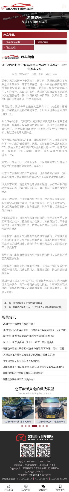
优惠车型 (26, 489)
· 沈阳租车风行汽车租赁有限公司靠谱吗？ (23, 373)
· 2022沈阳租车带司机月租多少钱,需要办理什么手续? (28, 354)
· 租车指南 (42, 42)
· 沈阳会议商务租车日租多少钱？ (18, 379)
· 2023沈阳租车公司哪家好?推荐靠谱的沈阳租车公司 (28, 336)
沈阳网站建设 (35, 475)
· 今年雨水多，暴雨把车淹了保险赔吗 (20, 361)
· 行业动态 (10, 47)
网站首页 (8, 489)
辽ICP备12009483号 (34, 471)
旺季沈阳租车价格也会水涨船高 (28, 303)
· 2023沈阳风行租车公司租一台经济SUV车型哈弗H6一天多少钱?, (34, 330)
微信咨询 (43, 489)
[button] (22, 426)
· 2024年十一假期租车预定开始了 (18, 323)
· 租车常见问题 (12, 42)
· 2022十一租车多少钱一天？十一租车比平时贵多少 (27, 342)
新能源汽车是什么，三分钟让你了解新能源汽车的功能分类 (40, 307)
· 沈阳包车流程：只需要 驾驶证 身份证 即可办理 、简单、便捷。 (34, 348)
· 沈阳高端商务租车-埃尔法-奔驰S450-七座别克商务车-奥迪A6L (33, 367)
